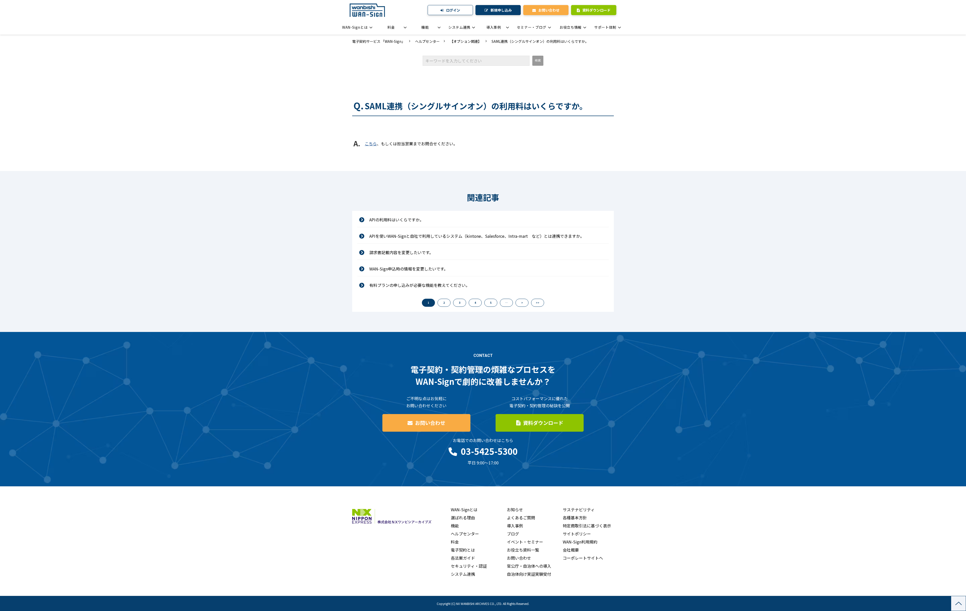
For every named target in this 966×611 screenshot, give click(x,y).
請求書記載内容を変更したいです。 (401, 252)
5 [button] (491, 302)
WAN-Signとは (355, 27)
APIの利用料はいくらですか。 (396, 220)
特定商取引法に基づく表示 (587, 526)
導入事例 (493, 27)
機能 (425, 27)
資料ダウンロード (596, 10)
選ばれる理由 (463, 518)
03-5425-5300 (489, 451)
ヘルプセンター (427, 41)
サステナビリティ (579, 509)
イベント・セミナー (525, 542)
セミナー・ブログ (531, 27)
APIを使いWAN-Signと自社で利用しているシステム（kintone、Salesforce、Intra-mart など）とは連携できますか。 (476, 236)
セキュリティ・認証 (469, 566)
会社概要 (571, 550)
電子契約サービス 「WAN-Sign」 (378, 41)
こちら (371, 144)
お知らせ (515, 509)
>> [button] (537, 302)
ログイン (453, 10)
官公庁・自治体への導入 (529, 566)
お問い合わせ (548, 10)
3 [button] (459, 302)
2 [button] (444, 302)
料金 (391, 27)
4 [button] (475, 302)
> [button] (522, 302)
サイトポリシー (577, 534)
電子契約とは (463, 550)
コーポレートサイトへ (583, 558)
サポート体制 (605, 27)
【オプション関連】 (465, 41)
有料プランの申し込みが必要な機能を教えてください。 (419, 285)
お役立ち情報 (570, 27)
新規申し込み (501, 10)
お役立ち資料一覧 (523, 550)
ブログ (513, 534)
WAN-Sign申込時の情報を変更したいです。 (408, 269)
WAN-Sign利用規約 (580, 542)
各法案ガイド (463, 558)
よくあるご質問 (521, 518)
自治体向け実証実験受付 (529, 574)
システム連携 (459, 27)
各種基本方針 (575, 518)
